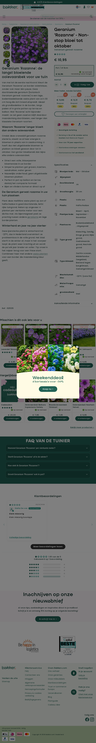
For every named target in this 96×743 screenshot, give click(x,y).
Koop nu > (48, 389)
